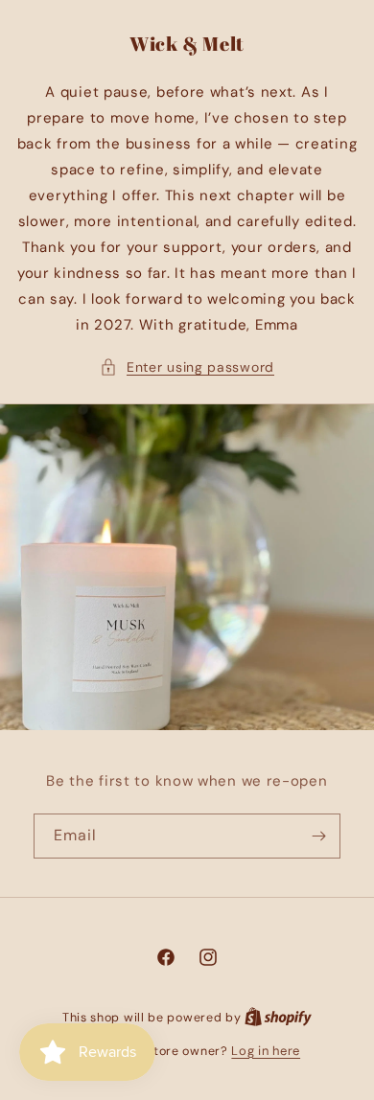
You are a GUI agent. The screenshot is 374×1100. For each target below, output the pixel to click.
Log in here (265, 1051)
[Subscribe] (318, 836)
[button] (187, 367)
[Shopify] (278, 1017)
